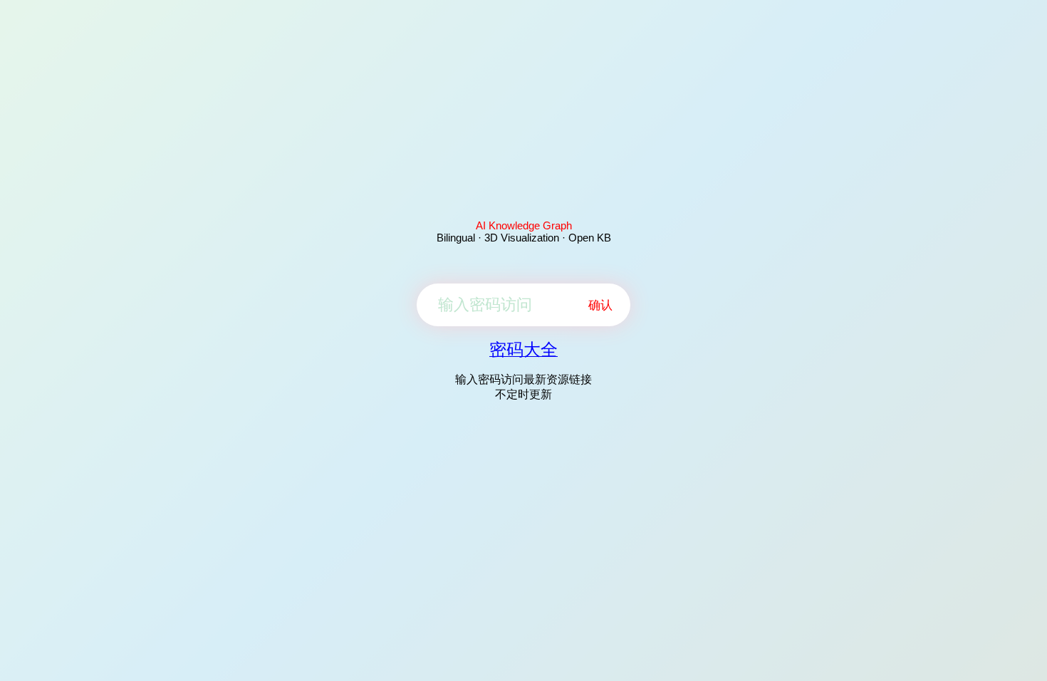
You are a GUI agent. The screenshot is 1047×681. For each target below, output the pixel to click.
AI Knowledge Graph (524, 225)
